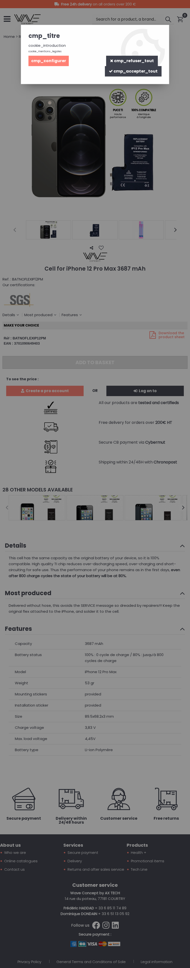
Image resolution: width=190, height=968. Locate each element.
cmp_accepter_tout (135, 71)
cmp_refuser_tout (133, 61)
